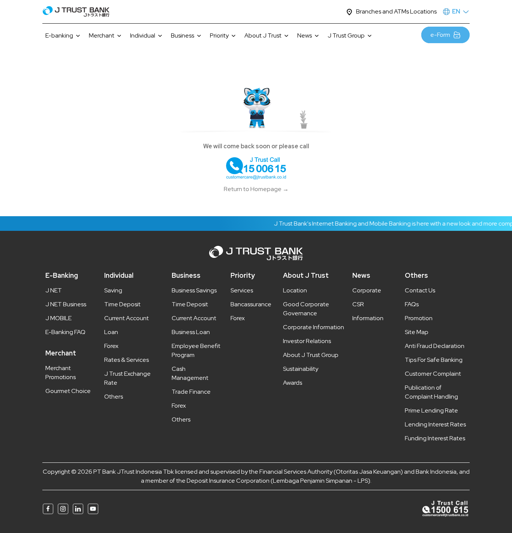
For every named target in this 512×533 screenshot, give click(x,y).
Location (295, 290)
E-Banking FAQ (65, 332)
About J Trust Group (310, 355)
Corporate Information (313, 327)
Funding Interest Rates (435, 438)
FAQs (412, 304)
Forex (111, 346)
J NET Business (65, 304)
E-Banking (61, 275)
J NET (53, 290)
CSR (358, 304)
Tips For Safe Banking (434, 360)
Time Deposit (122, 304)
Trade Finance (191, 392)
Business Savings (194, 290)
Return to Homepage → (256, 189)
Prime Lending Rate (431, 410)
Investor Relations (307, 341)
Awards (292, 383)
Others (113, 397)
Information (367, 318)
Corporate (366, 290)
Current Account (126, 318)
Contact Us (420, 290)
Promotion (419, 318)
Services (242, 290)
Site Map (416, 332)
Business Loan (191, 332)
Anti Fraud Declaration (434, 346)
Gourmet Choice (68, 391)
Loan (111, 332)
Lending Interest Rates (435, 424)
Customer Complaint (433, 374)
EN (456, 11)
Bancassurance (251, 304)
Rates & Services (126, 360)
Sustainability (300, 369)
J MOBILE (58, 318)
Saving (113, 290)
